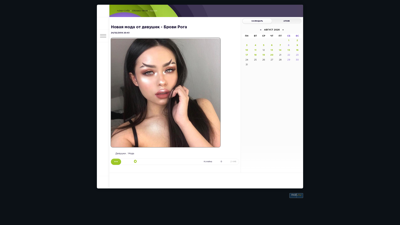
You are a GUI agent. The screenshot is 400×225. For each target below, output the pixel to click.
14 (280, 50)
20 (271, 55)
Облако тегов (140, 11)
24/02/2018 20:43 (120, 33)
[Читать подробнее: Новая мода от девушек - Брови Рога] (116, 162)
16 (297, 50)
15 (289, 50)
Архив (286, 21)
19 (263, 55)
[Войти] (103, 23)
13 (272, 50)
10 (246, 50)
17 (247, 55)
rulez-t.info (123, 11)
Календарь (257, 21)
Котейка (208, 161)
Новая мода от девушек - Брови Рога (149, 27)
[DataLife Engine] (103, 11)
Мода (131, 154)
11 (255, 50)
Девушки (120, 154)
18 (255, 55)
